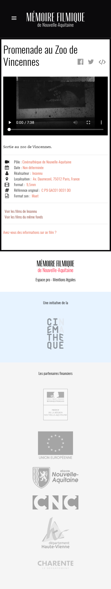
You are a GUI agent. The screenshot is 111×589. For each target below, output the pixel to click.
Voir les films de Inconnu (21, 211)
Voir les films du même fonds (24, 217)
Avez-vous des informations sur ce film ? (30, 232)
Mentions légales (64, 279)
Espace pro (43, 279)
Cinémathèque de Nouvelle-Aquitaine (46, 162)
